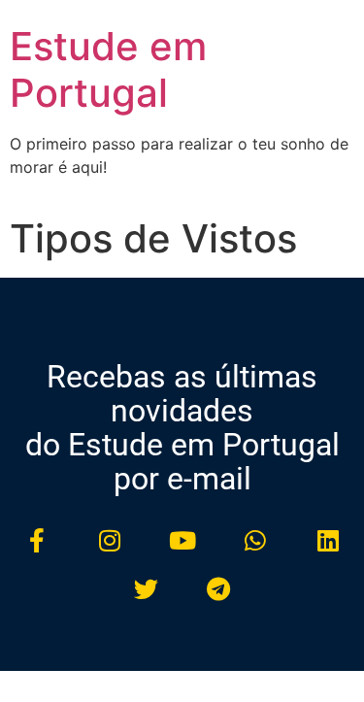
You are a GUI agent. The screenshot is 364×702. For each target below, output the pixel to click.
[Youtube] (182, 540)
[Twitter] (145, 588)
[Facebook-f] (37, 540)
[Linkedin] (328, 540)
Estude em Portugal (108, 69)
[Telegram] (218, 588)
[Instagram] (109, 540)
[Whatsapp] (255, 540)
